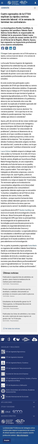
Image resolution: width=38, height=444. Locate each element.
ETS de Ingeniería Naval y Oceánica (17, 363)
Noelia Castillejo (25, 210)
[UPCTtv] (26, 339)
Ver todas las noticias (12, 328)
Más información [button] (22, 435)
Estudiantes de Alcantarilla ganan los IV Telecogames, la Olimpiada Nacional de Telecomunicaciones (17, 304)
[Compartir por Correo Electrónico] (14, 49)
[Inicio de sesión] (35, 3)
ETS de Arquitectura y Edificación (16, 385)
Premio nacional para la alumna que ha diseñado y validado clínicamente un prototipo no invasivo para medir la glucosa (18, 291)
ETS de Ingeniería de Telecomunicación (18, 368)
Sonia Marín (32, 246)
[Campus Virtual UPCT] (16, 339)
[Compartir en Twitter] (7, 49)
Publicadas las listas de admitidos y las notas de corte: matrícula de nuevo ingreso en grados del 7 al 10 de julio (19, 316)
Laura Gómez (6, 151)
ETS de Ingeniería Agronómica (15, 352)
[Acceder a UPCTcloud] (34, 339)
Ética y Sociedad (8, 407)
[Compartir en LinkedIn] (10, 49)
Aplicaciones (6, 402)
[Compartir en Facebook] (3, 49)
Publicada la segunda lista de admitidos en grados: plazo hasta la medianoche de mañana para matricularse (18, 279)
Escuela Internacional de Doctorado (17, 397)
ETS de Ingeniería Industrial (14, 357)
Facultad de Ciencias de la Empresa (17, 374)
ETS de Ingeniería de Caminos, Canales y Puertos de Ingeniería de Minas (21, 380)
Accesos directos (8, 416)
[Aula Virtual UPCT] (3, 339)
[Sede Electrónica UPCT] (9, 339)
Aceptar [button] (6, 440)
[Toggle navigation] (2, 3)
